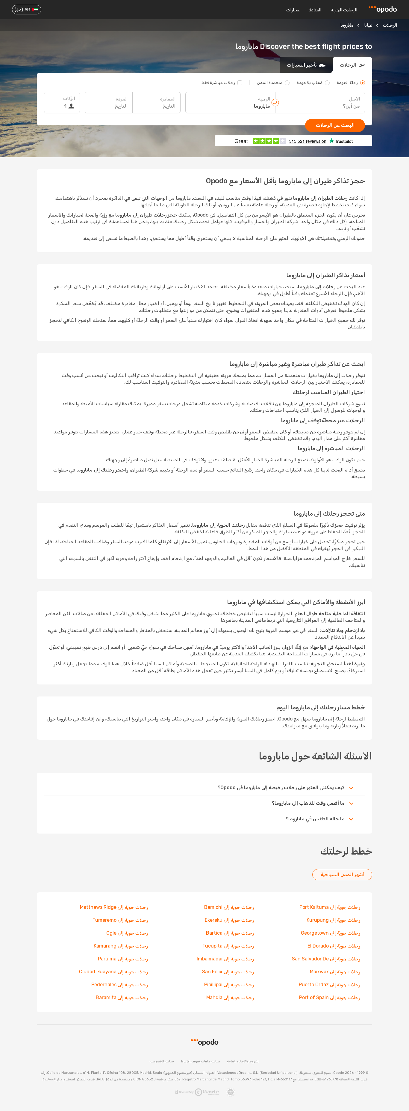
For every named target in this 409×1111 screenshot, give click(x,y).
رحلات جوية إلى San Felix (228, 972)
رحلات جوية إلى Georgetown (330, 933)
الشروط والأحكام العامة (243, 1061)
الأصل (354, 99)
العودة (122, 99)
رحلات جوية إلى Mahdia (230, 997)
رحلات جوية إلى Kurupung (333, 920)
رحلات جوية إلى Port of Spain (329, 997)
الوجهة (264, 99)
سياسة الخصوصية (162, 1061)
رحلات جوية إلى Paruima (123, 959)
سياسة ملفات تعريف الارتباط (200, 1061)
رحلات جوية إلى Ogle (127, 933)
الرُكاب (69, 98)
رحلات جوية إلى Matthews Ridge (114, 907)
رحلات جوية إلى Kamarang (121, 946)
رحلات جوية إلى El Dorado (333, 946)
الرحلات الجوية (344, 10)
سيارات (292, 10)
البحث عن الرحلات (335, 125)
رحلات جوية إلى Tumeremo (120, 920)
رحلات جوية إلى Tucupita (228, 946)
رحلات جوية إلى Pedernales (119, 984)
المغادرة (167, 99)
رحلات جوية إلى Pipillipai (229, 984)
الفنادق (315, 10)
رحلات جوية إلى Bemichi (229, 907)
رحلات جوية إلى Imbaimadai (225, 959)
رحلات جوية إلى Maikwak (335, 972)
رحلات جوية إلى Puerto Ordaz (329, 984)
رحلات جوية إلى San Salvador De (326, 959)
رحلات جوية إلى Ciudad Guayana (113, 972)
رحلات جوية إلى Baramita (122, 997)
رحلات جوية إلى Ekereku (229, 920)
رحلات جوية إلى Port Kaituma (329, 907)
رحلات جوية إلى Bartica (230, 933)
